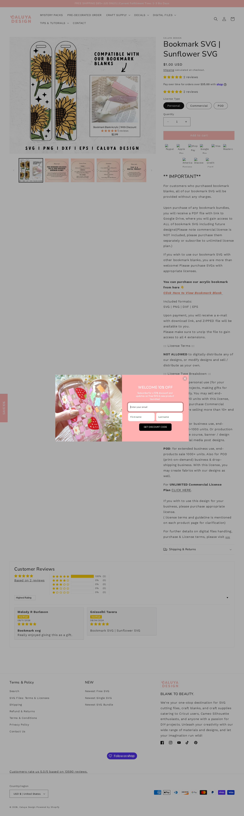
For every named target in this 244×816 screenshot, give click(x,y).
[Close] (185, 378)
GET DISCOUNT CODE (155, 426)
